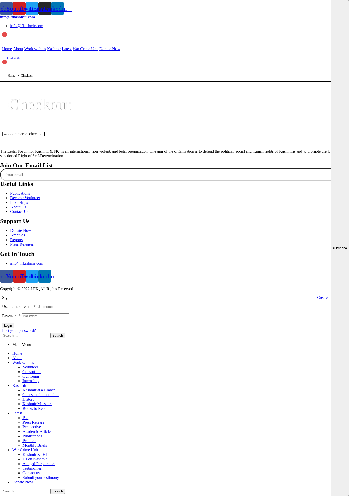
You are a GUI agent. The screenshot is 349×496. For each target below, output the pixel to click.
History (28, 399)
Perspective (31, 427)
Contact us (31, 473)
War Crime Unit (25, 450)
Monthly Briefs (34, 445)
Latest (17, 413)
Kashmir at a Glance (38, 390)
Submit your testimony (40, 477)
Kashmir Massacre (37, 404)
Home (17, 353)
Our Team (30, 376)
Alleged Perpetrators (38, 463)
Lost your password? (19, 330)
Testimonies (32, 468)
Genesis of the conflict (40, 394)
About (17, 358)
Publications (32, 436)
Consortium (31, 371)
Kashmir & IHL (35, 454)
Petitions (29, 440)
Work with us (23, 362)
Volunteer (30, 367)
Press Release (33, 422)
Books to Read (34, 408)
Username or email (19, 306)
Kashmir (19, 385)
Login (8, 326)
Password (11, 316)
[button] (13, 58)
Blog (26, 417)
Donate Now (22, 482)
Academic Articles (37, 431)
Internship (30, 381)
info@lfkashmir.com (17, 17)
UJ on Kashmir (34, 459)
